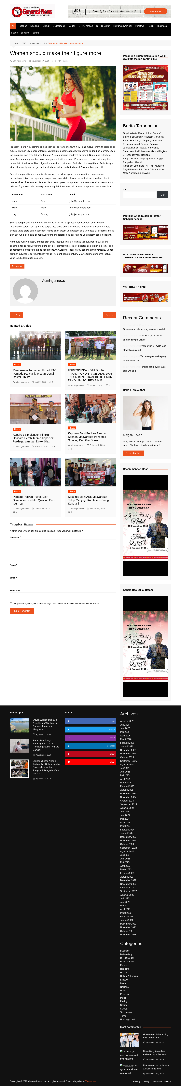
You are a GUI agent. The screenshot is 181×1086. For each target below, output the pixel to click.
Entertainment (127, 961)
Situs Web (15, 590)
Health (65, 61)
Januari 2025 (126, 790)
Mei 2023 (125, 862)
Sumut (46, 26)
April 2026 (125, 735)
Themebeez (90, 1081)
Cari (125, 189)
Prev (18, 315)
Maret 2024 (126, 826)
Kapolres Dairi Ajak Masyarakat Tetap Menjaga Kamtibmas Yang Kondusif (88, 500)
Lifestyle (25, 33)
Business (162, 26)
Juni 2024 (125, 815)
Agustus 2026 (127, 721)
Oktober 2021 (127, 931)
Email (13, 578)
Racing (123, 1001)
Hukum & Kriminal (122, 26)
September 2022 (128, 891)
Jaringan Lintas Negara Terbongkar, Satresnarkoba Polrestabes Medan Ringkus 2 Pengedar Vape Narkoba (145, 151)
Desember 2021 (128, 924)
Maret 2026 (126, 739)
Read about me (133, 453)
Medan (71, 26)
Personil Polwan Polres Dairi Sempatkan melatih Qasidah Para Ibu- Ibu (34, 500)
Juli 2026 (124, 725)
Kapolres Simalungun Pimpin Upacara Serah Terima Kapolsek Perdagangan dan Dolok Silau (33, 438)
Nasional (34, 26)
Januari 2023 (126, 877)
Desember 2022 (128, 880)
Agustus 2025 (127, 764)
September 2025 (128, 761)
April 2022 (125, 909)
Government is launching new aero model (144, 329)
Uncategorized (127, 1019)
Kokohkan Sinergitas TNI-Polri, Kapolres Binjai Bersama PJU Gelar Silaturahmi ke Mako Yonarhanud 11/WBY (143, 169)
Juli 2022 (124, 898)
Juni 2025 (125, 772)
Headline (22, 26)
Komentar (15, 537)
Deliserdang (59, 26)
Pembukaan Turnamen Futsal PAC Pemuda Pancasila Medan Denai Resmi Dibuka (34, 374)
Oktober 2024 (127, 801)
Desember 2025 (128, 750)
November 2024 (128, 797)
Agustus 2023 (127, 851)
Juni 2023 (125, 858)
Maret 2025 (126, 782)
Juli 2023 (124, 855)
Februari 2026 (127, 743)
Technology (126, 1012)
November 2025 (128, 753)
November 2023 (128, 840)
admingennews (19, 61)
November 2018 (128, 934)
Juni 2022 (125, 902)
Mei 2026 (125, 732)
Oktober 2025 (127, 757)
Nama (13, 565)
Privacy (136, 1081)
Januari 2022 (126, 920)
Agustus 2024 (127, 808)
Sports (36, 33)
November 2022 (128, 884)
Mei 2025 (125, 775)
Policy (146, 1081)
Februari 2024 (127, 829)
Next (108, 315)
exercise (18, 266)
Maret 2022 (126, 913)
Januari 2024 (126, 833)
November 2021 (128, 927)
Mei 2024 (125, 819)
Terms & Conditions (162, 1081)
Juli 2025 (124, 768)
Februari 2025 (127, 786)
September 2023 (128, 848)
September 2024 (128, 804)
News (123, 990)
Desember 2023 (128, 837)
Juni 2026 (125, 728)
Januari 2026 (126, 746)
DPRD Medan (86, 26)
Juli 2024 (124, 811)
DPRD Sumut (103, 26)
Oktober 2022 (127, 887)
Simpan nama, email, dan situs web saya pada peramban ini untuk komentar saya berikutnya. (56, 603)
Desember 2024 (128, 793)
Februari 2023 (127, 873)
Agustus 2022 (127, 895)
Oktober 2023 (127, 844)
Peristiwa (139, 26)
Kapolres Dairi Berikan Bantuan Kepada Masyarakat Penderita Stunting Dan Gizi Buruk (87, 437)
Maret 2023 (126, 869)
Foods (14, 33)
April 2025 (125, 779)
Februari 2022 (127, 916)
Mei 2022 (125, 905)
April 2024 (125, 822)
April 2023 (125, 866)
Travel (123, 1016)
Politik (151, 26)
